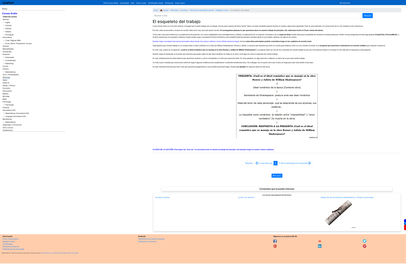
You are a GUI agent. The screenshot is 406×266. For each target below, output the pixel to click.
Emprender (9, 57)
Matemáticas (10, 72)
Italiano (8, 32)
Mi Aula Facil (345, 3)
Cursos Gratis (9, 13)
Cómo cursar (141, 3)
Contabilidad (10, 60)
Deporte (6, 83)
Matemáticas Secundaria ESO (17, 113)
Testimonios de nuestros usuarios (151, 239)
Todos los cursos (10, 17)
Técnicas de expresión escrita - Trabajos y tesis (209, 10)
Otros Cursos (8, 127)
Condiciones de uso (47, 253)
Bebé (5, 99)
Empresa (6, 54)
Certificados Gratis (155, 3)
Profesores (169, 3)
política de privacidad (59, 253)
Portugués (9, 35)
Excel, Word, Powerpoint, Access (18, 43)
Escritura (184, 10)
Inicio (4, 8)
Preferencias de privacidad (13, 249)
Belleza (5, 94)
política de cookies (72, 253)
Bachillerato (7, 119)
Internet (6, 46)
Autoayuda (7, 52)
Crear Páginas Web (13, 40)
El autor (277, 176)
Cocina (5, 66)
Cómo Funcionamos (11, 239)
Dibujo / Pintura (9, 85)
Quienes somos (9, 241)
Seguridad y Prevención (12, 125)
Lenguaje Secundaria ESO (15, 116)
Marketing (9, 63)
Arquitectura (8, 130)
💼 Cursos (164, 10)
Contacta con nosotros (147, 241)
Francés (8, 25)
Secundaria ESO (9, 110)
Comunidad (124, 3)
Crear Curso (180, 3)
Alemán (8, 28)
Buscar (367, 15)
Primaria (6, 107)
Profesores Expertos (11, 246)
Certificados (8, 244)
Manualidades (8, 49)
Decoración (7, 91)
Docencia (6, 88)
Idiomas (6, 19)
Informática (7, 37)
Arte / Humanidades (11, 75)
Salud (5, 80)
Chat (132, 3)
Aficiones (6, 77)
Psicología (7, 102)
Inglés (7, 22)
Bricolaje (6, 96)
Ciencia (6, 69)
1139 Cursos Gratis (111, 3)
